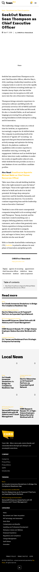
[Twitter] (17, 70)
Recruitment (7, 274)
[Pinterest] (22, 70)
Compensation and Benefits (10, 310)
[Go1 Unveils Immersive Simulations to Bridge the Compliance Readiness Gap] (10, 367)
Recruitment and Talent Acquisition (17, 10)
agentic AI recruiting (16, 269)
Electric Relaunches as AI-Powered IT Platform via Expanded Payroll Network (28, 383)
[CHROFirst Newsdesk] (6, 261)
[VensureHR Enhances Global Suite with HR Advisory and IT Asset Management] (10, 398)
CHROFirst (23, 271)
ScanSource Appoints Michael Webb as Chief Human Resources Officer (17, 175)
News (3, 10)
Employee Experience (8, 337)
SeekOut (9, 245)
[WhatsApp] (26, 70)
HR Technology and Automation (11, 318)
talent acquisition (26, 274)
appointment (29, 269)
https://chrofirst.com (18, 261)
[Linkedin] (19, 567)
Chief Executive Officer (10, 271)
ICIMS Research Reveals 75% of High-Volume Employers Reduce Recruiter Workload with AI (19, 331)
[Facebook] (13, 70)
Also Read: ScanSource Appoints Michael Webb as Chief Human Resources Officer (19, 287)
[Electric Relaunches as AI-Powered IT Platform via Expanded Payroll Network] (28, 367)
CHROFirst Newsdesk (25, 33)
